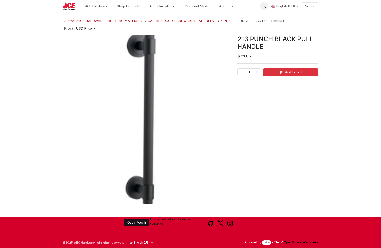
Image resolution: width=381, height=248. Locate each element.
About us (169, 219)
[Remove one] (241, 72)
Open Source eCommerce (301, 242)
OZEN (222, 21)
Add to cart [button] (293, 72)
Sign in (310, 6)
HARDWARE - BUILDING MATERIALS (114, 21)
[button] (264, 6)
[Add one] (257, 72)
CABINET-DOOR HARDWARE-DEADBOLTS (181, 21)
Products (183, 219)
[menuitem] (96, 6)
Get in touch (136, 222)
